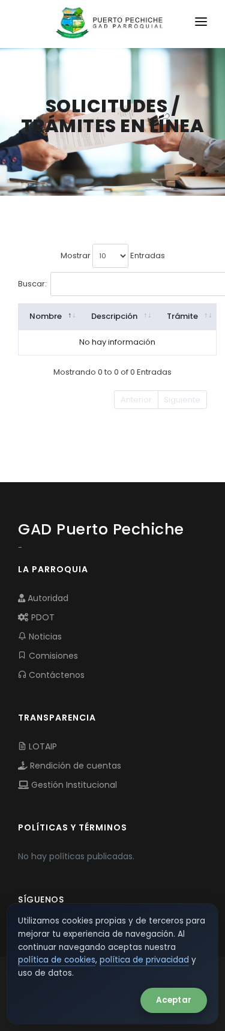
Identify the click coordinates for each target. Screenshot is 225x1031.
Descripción (114, 316)
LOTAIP (41, 746)
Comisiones (52, 656)
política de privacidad (144, 960)
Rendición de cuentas (74, 766)
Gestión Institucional (73, 785)
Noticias (44, 636)
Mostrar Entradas (113, 255)
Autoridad (46, 598)
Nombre (45, 316)
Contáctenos (55, 675)
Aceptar (173, 1000)
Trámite (182, 316)
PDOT (42, 617)
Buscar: (32, 283)
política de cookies (56, 960)
